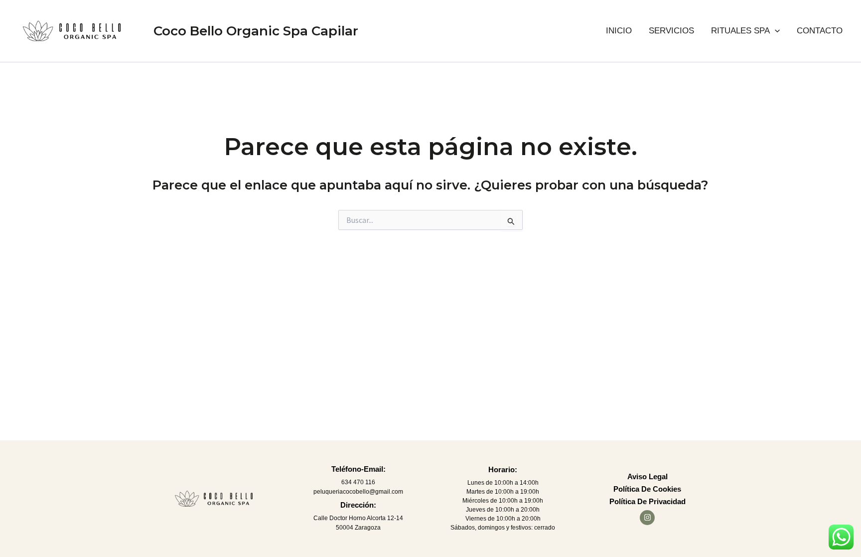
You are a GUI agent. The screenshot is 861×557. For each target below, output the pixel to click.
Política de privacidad (647, 501)
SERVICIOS (671, 30)
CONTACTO (820, 30)
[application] (775, 31)
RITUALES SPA (740, 30)
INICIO (619, 30)
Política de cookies (647, 489)
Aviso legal (647, 476)
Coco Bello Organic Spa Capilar (255, 31)
